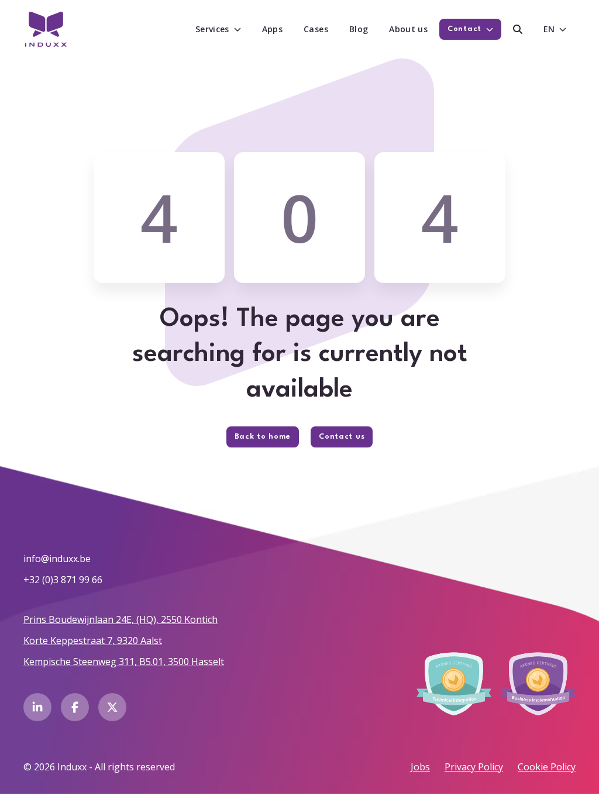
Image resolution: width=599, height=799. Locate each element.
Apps (272, 29)
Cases (316, 29)
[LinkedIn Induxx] (37, 707)
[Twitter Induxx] (112, 707)
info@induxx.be (57, 558)
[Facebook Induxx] (75, 707)
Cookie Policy (547, 766)
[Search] (517, 29)
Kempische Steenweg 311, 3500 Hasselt (123, 661)
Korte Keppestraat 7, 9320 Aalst (92, 640)
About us (408, 29)
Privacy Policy (474, 766)
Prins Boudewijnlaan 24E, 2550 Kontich (120, 619)
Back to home (263, 436)
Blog (358, 29)
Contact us (341, 436)
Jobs (420, 766)
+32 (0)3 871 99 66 (62, 579)
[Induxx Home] (45, 29)
